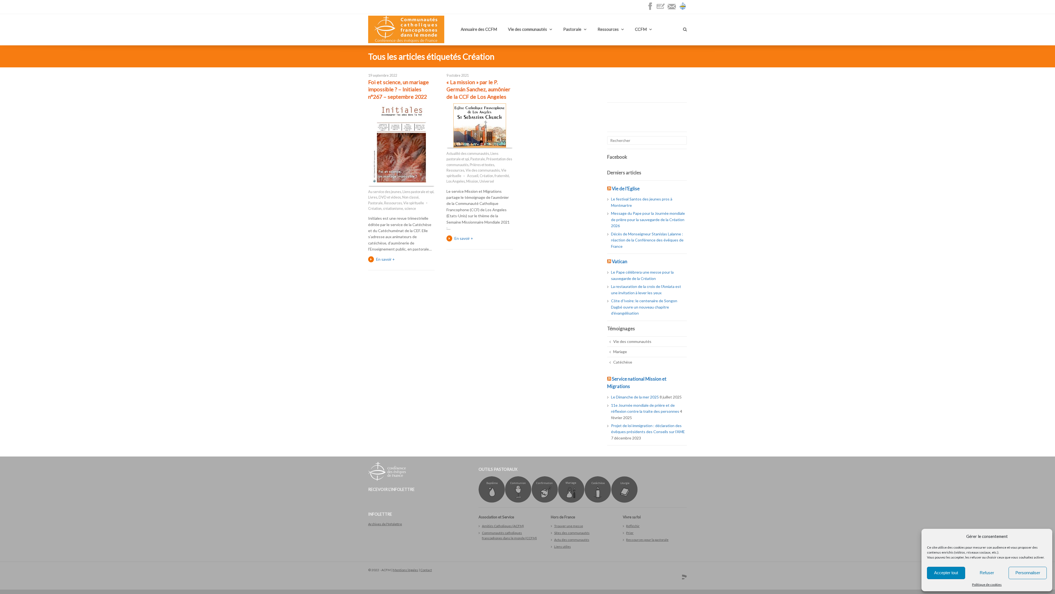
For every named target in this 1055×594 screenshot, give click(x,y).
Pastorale (572, 29)
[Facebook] (651, 9)
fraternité (502, 176)
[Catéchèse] (597, 501)
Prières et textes (482, 165)
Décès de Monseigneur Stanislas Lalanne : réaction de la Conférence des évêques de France (647, 240)
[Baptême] (492, 501)
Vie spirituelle (413, 203)
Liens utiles (562, 546)
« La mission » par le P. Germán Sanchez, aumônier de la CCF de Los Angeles (478, 89)
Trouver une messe (568, 526)
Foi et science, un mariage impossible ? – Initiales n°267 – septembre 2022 (398, 89)
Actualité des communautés (467, 154)
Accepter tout (946, 572)
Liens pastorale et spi (418, 192)
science (410, 209)
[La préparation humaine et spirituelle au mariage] (571, 501)
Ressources (608, 29)
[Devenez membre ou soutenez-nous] (662, 9)
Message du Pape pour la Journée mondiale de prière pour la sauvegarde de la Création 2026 (648, 219)
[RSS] (682, 575)
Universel (486, 181)
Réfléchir (633, 526)
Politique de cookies (987, 584)
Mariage (620, 351)
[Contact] (673, 9)
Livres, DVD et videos (384, 197)
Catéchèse (622, 362)
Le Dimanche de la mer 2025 (635, 397)
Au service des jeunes (384, 192)
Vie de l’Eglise (626, 188)
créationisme (393, 209)
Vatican (619, 261)
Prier (630, 533)
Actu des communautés (571, 540)
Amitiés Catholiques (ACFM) (503, 526)
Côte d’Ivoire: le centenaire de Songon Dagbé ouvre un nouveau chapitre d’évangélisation (644, 306)
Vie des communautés (527, 29)
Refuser (987, 572)
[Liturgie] (624, 501)
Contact (426, 570)
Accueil (472, 176)
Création (375, 209)
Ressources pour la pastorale (647, 540)
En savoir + (385, 259)
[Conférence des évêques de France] (683, 9)
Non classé (410, 197)
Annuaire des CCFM (479, 29)
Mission (472, 181)
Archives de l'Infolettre (385, 524)
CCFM (641, 29)
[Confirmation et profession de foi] (544, 501)
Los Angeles (455, 181)
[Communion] (518, 501)
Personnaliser (1027, 572)
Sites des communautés (572, 533)
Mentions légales (405, 570)
